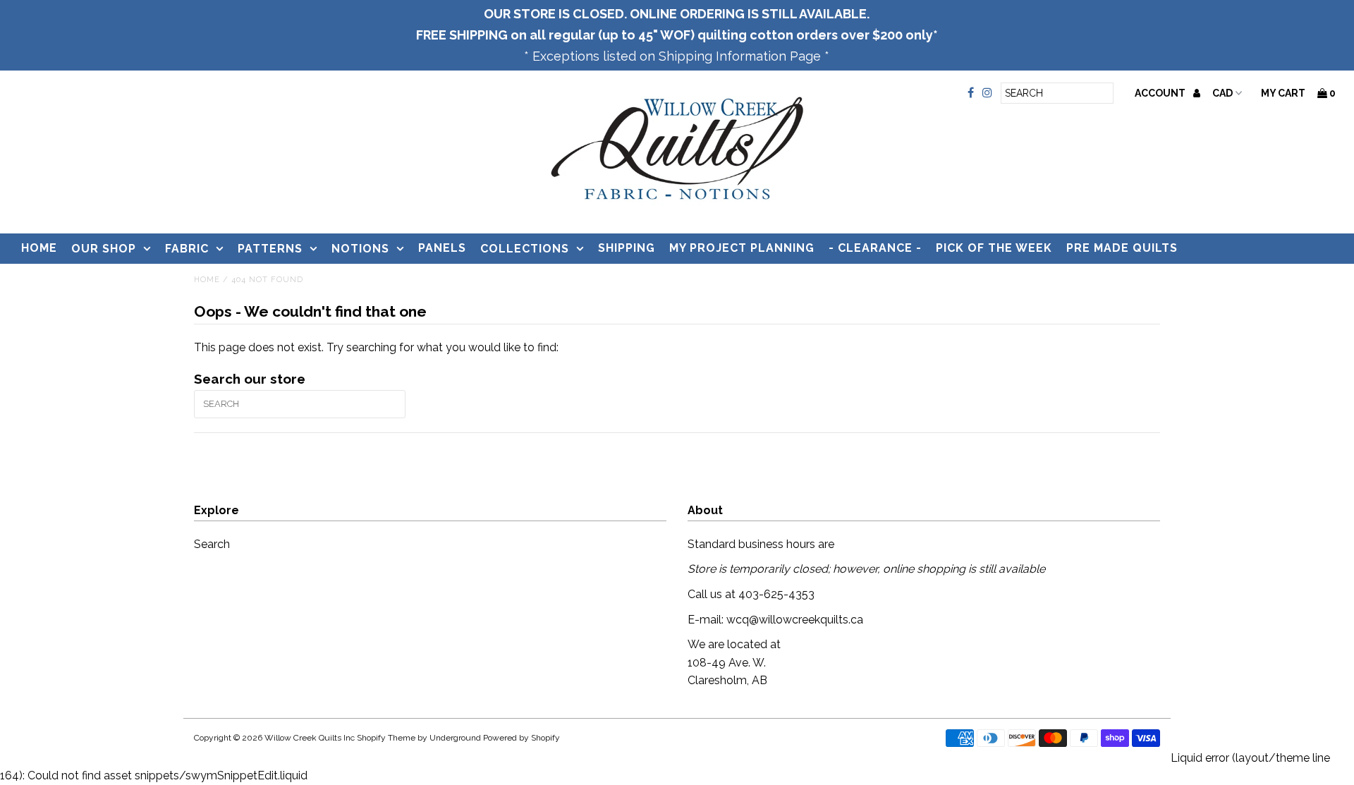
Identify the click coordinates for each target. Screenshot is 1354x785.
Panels (442, 248)
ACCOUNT (1161, 93)
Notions (360, 248)
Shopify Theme (386, 738)
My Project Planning (742, 248)
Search (212, 544)
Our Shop (103, 248)
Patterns (270, 248)
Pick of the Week (994, 248)
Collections (524, 248)
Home (39, 248)
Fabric (187, 248)
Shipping (626, 248)
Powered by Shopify (521, 738)
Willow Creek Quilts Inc (309, 738)
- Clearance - (875, 248)
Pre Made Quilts (1122, 248)
